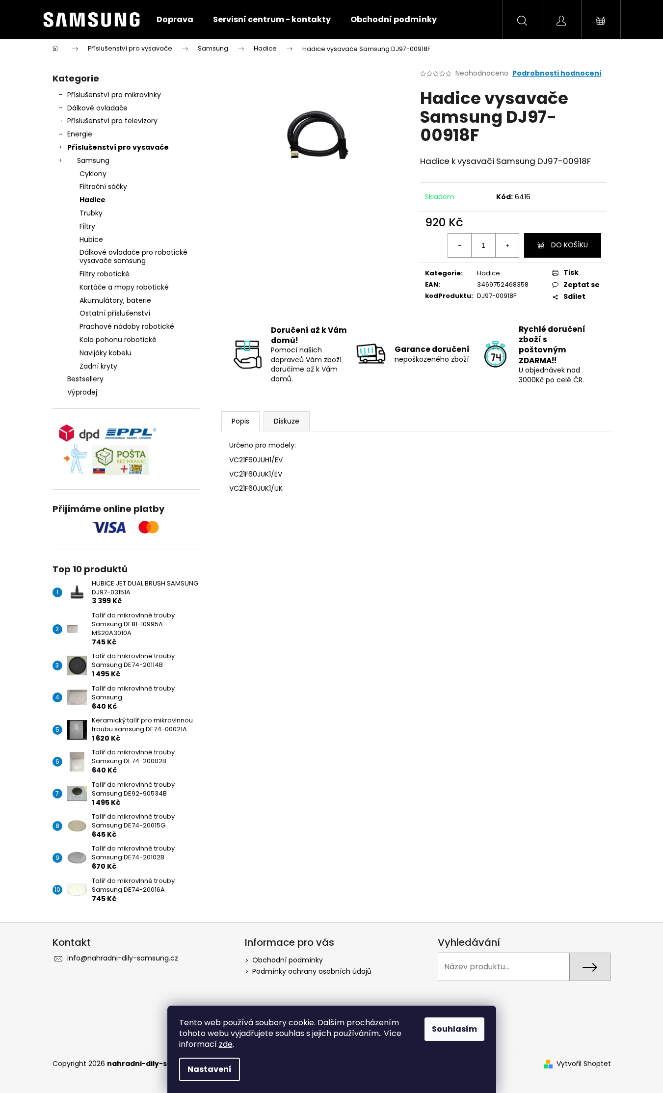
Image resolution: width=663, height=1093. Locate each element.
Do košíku (569, 245)
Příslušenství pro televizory (112, 121)
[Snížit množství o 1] (460, 245)
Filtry (87, 226)
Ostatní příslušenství (115, 313)
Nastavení (209, 1069)
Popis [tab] (240, 421)
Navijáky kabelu (106, 353)
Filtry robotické (105, 274)
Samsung (93, 160)
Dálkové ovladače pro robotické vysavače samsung (133, 256)
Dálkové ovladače (97, 108)
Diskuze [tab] (286, 421)
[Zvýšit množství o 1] (507, 245)
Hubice (91, 239)
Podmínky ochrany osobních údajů (311, 971)
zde (226, 1044)
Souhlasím (454, 1029)
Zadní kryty (98, 366)
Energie (79, 134)
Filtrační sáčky (103, 186)
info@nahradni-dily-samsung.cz (122, 958)
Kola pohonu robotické (118, 340)
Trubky (91, 213)
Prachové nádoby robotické (127, 326)
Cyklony (93, 174)
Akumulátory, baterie (115, 300)
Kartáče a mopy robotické (124, 287)
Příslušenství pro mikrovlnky (114, 95)
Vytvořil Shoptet (584, 1063)
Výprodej (82, 392)
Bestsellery (85, 379)
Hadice (93, 200)
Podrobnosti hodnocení (557, 73)
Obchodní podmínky (287, 960)
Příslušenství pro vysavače (118, 147)
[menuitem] (175, 19)
